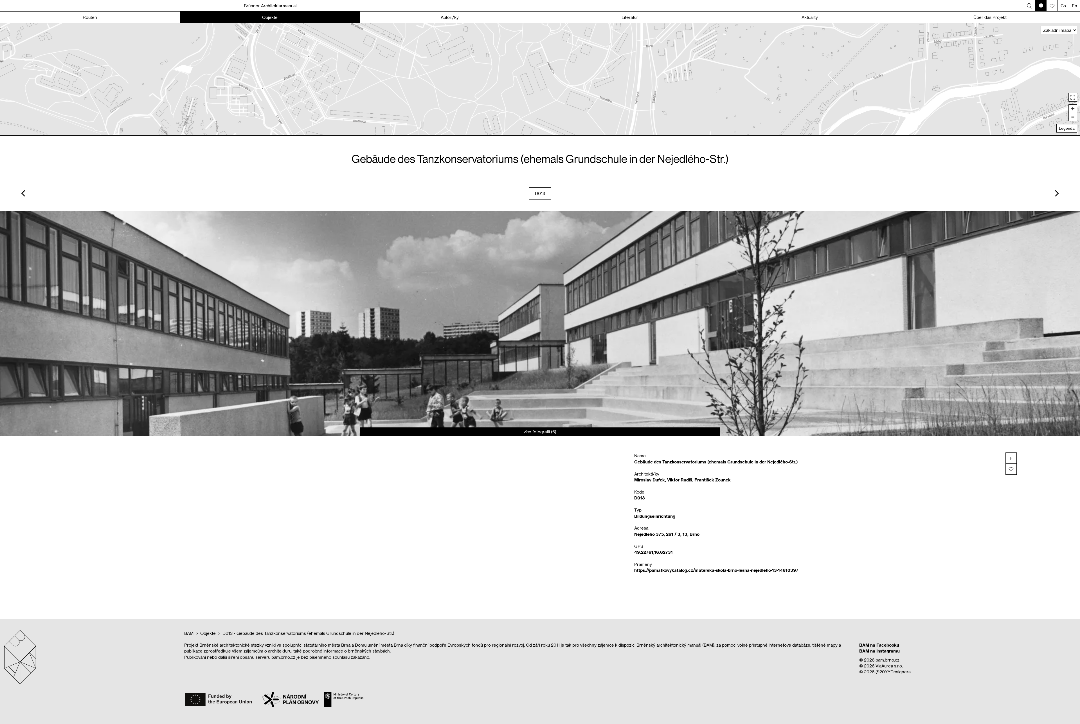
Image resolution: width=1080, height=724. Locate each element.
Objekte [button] (270, 17)
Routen (90, 17)
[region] (540, 79)
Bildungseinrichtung (654, 516)
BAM (189, 633)
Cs (1063, 5)
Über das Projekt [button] (990, 17)
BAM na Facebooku (879, 644)
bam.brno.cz (887, 659)
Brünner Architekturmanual (270, 5)
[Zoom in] (1073, 109)
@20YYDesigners (893, 671)
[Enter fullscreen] (1073, 97)
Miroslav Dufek (649, 479)
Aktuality (810, 17)
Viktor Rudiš (679, 479)
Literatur (630, 17)
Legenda (1067, 128)
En (1074, 5)
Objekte (208, 633)
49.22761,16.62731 (653, 552)
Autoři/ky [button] (450, 17)
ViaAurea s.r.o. (889, 665)
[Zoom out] (1073, 117)
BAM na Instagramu (879, 650)
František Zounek (712, 479)
